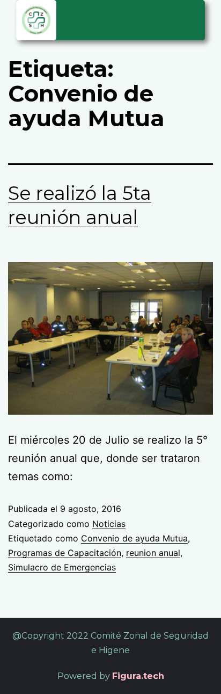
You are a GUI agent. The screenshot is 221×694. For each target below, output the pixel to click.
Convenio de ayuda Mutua (134, 538)
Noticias (109, 523)
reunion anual (153, 552)
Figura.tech (138, 676)
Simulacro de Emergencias (62, 567)
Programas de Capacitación (64, 552)
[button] (191, 19)
